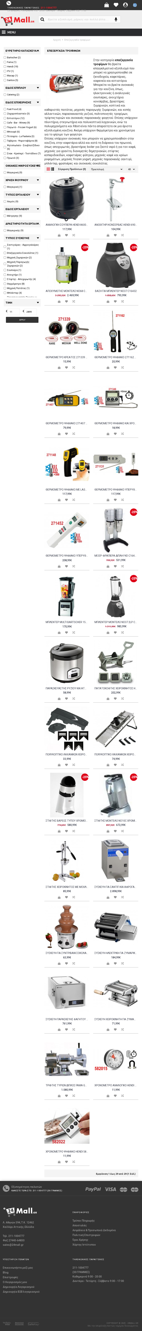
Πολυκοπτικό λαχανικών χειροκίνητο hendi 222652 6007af (116, 754)
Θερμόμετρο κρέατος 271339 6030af (67, 357)
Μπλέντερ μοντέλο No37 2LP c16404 (116, 622)
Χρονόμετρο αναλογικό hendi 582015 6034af (116, 1085)
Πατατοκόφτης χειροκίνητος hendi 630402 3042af (116, 688)
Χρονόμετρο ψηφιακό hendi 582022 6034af (67, 1151)
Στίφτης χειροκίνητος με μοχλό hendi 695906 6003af (67, 886)
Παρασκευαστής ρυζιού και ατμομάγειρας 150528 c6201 (67, 688)
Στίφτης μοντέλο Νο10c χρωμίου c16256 (116, 820)
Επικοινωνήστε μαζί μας (18, 1267)
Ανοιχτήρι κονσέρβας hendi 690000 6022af (116, 224)
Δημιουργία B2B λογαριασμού (21, 1291)
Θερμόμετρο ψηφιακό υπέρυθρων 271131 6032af (116, 489)
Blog (6, 1272)
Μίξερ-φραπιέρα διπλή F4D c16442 (116, 555)
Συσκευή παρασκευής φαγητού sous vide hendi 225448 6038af (67, 1019)
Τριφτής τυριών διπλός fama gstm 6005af (67, 1085)
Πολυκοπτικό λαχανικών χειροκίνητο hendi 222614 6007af (67, 754)
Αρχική (57, 39)
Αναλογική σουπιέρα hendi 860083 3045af (67, 224)
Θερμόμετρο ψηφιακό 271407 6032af (67, 423)
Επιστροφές (10, 1277)
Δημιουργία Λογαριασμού (18, 1286)
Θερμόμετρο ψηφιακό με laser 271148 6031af (67, 489)
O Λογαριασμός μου (15, 1282)
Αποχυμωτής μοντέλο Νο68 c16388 (67, 291)
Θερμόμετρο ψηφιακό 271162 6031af (116, 357)
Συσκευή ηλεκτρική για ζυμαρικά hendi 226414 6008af (116, 953)
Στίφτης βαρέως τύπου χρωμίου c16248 (67, 820)
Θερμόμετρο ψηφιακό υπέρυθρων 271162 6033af (67, 555)
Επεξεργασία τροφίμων (77, 39)
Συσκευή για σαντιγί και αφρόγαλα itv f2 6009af (116, 886)
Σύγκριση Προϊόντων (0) (72, 169)
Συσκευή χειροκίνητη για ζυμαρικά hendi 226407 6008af (116, 1019)
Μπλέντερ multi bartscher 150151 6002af (67, 622)
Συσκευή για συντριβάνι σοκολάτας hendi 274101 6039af (67, 953)
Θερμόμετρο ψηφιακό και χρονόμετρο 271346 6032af (116, 423)
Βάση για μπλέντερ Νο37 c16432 (116, 291)
